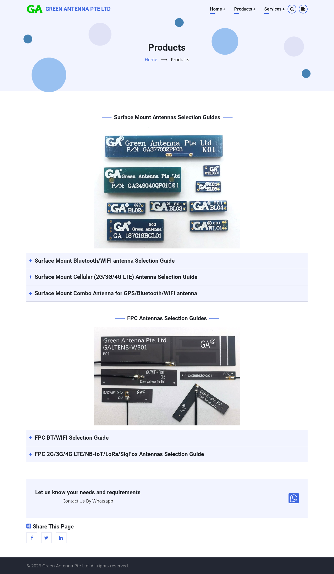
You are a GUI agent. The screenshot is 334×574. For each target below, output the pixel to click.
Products (245, 9)
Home (217, 9)
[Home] (34, 9)
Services (274, 9)
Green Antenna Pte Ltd (78, 9)
